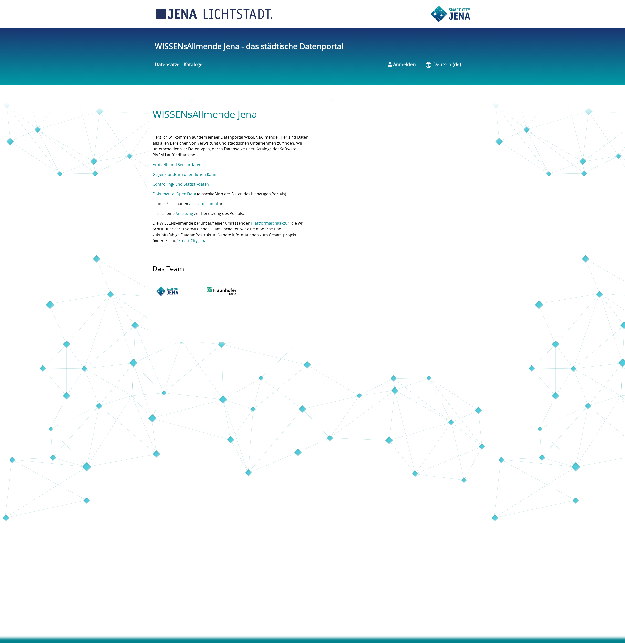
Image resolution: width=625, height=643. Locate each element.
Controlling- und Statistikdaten (181, 184)
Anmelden (404, 64)
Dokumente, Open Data (174, 194)
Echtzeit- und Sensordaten (177, 165)
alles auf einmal (203, 204)
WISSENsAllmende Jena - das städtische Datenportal (249, 47)
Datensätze (167, 64)
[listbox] (450, 65)
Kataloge (193, 64)
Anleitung (184, 214)
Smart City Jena (192, 241)
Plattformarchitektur (270, 223)
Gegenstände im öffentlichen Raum (185, 174)
